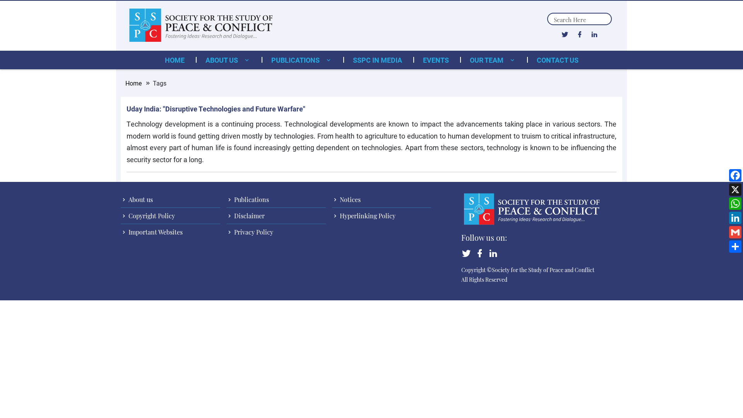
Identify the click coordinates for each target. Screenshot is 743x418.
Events (436, 60)
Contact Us (558, 60)
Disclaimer (249, 216)
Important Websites (155, 232)
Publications (296, 60)
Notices (349, 199)
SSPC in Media (377, 60)
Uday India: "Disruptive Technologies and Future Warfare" (216, 108)
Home (175, 60)
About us (222, 60)
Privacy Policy (253, 232)
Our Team (487, 60)
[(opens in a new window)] (564, 34)
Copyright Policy (151, 216)
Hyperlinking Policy (366, 216)
